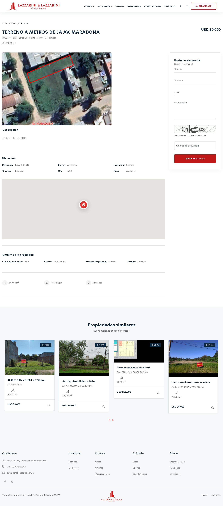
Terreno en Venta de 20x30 (133, 367)
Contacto (170, 6)
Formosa (73, 461)
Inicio (5, 23)
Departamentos (102, 473)
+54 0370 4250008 (16, 466)
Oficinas (99, 467)
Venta (14, 23)
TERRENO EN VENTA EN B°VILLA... (27, 380)
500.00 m (10, 43)
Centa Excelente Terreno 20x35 (191, 382)
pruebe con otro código (197, 135)
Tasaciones (175, 467)
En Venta (45, 345)
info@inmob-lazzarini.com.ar (20, 472)
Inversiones (175, 473)
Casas (98, 461)
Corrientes (74, 467)
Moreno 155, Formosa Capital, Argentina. (27, 460)
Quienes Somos (177, 461)
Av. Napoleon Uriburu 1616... (79, 381)
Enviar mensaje (196, 158)
